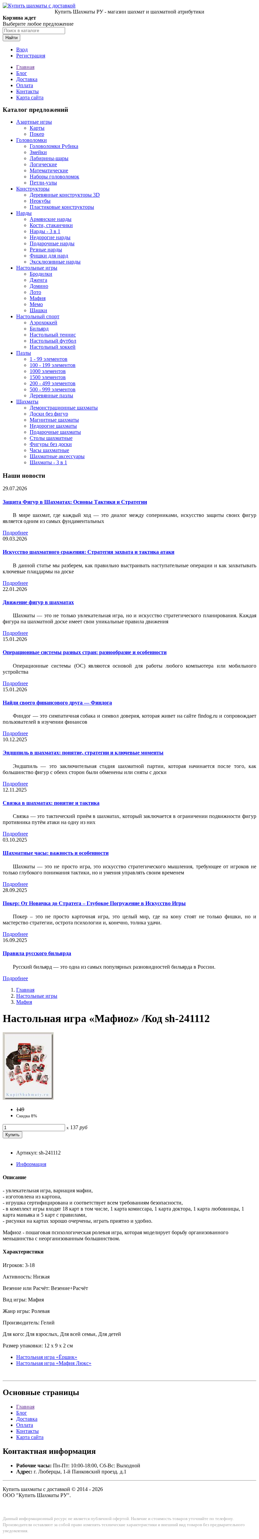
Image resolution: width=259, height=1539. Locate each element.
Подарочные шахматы (55, 432)
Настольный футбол (53, 341)
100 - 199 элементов (53, 365)
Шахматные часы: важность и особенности (56, 853)
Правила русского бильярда (37, 953)
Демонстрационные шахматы (64, 408)
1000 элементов (48, 371)
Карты (37, 128)
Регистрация (30, 55)
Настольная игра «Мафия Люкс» (53, 1363)
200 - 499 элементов (53, 383)
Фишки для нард (49, 255)
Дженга (38, 280)
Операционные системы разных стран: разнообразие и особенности (85, 652)
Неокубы (40, 201)
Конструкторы (33, 189)
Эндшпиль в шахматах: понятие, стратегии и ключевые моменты (83, 752)
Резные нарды (46, 249)
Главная (25, 67)
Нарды (24, 213)
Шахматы (27, 401)
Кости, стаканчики (51, 225)
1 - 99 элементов (48, 359)
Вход (22, 49)
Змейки (38, 152)
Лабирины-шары (49, 158)
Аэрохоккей (43, 322)
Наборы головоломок (54, 176)
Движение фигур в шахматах (38, 602)
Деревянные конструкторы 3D (65, 195)
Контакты (27, 91)
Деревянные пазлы (51, 395)
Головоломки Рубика (54, 146)
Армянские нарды (50, 219)
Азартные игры (34, 122)
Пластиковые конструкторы (62, 207)
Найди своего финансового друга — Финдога (57, 702)
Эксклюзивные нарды (55, 262)
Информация (31, 1164)
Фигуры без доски (51, 444)
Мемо (36, 304)
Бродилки (41, 274)
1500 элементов (48, 377)
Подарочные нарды (52, 243)
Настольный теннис (53, 335)
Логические (43, 164)
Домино (39, 286)
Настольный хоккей (53, 347)
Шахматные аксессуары (57, 456)
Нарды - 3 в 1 (45, 231)
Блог (21, 73)
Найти (11, 37)
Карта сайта (30, 97)
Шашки (38, 310)
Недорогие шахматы (53, 426)
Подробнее (15, 533)
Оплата (24, 85)
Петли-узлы (43, 182)
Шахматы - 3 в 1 (48, 462)
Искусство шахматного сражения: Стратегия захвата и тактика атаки (88, 552)
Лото (35, 292)
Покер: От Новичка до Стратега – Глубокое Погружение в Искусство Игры (94, 903)
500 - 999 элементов (53, 389)
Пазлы (23, 353)
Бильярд (39, 328)
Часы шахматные (49, 450)
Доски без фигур (49, 414)
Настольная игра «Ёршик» (46, 1357)
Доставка (26, 79)
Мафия (38, 298)
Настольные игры (36, 268)
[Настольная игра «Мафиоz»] (28, 1098)
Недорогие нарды (50, 237)
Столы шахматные (51, 438)
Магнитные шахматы (54, 420)
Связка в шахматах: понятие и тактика (51, 803)
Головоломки (31, 140)
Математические (49, 170)
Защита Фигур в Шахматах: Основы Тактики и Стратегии (75, 502)
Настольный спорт (37, 316)
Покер (37, 134)
